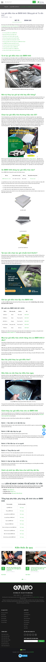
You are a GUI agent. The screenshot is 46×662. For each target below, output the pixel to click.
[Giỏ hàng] (38, 2)
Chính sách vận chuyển (5, 640)
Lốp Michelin (26, 612)
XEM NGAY (26, 314)
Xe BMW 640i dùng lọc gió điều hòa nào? (11, 43)
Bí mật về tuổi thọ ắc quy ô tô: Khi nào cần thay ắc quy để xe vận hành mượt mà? (38, 569)
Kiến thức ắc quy (24, 547)
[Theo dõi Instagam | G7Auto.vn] (33, 635)
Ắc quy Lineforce (4, 612)
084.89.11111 (13, 491)
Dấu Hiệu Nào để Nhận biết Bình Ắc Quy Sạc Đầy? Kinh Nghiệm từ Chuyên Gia (14, 569)
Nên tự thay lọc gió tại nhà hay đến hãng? (11, 38)
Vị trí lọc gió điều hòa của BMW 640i (10, 32)
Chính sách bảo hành (5, 636)
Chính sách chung (4, 634)
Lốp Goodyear (26, 622)
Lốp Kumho (26, 616)
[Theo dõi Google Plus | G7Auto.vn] (30, 635)
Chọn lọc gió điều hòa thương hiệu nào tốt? (11, 39)
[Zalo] (43, 430)
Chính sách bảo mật (5, 638)
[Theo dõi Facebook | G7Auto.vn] (25, 635)
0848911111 (19, 595)
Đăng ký (41, 641)
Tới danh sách (32, 178)
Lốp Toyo (25, 626)
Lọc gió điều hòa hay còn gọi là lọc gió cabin (9, 26)
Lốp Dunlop (26, 624)
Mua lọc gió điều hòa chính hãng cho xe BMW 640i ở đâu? (14, 41)
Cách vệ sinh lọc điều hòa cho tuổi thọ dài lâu (11, 50)
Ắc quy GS (3, 614)
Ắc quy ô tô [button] (4, 610)
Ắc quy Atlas (3, 618)
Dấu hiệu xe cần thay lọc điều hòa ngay (10, 36)
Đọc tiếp (3, 574)
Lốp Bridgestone (27, 614)
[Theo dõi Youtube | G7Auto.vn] (36, 635)
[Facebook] (43, 433)
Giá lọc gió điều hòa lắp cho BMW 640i (10, 46)
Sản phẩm (42, 2)
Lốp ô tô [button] (26, 610)
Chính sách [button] (4, 631)
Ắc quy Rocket (4, 620)
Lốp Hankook (26, 620)
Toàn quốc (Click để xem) (17, 493)
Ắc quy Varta (3, 616)
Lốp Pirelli (26, 628)
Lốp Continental (27, 618)
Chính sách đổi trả (4, 641)
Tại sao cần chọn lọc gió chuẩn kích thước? (11, 45)
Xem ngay (22, 507)
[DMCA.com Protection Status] (23, 649)
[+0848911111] (43, 426)
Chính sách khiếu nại (5, 645)
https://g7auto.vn (10, 489)
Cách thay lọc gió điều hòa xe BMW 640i (11, 48)
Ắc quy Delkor (4, 622)
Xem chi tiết (36, 597)
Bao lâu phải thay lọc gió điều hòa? (10, 34)
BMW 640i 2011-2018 (6, 178)
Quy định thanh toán (5, 643)
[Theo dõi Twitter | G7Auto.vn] (28, 635)
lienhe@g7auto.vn (29, 595)
